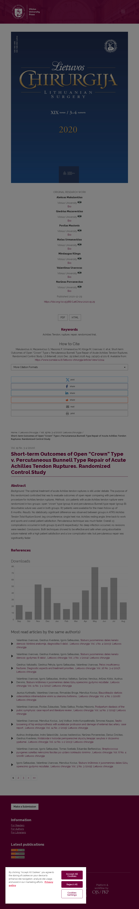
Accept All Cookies (72, 875)
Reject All (72, 884)
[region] (45, 885)
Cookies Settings (72, 893)
